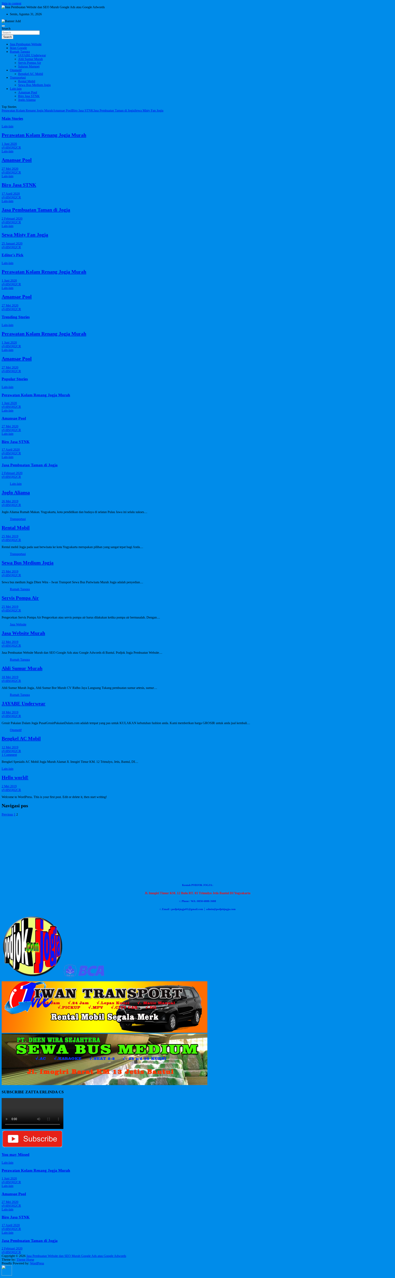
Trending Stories (16, 317)
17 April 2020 (11, 193)
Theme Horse (25, 1259)
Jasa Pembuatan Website (26, 44)
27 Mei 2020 (10, 168)
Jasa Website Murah (23, 633)
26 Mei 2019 (10, 501)
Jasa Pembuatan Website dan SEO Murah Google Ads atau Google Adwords (76, 1256)
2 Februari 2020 (12, 218)
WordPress (37, 1263)
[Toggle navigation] (3, 26)
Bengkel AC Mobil (30, 74)
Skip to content (11, 3)
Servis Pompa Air (29, 62)
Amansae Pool (27, 92)
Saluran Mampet (29, 66)
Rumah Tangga (20, 51)
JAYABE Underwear (32, 55)
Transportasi (18, 77)
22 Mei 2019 (10, 642)
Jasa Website (18, 624)
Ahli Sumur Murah (30, 59)
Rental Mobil (26, 81)
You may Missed (15, 1154)
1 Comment (9, 754)
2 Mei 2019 (9, 786)
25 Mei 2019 (10, 536)
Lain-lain (16, 88)
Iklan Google (18, 48)
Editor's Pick (12, 255)
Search (6, 28)
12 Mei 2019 (10, 747)
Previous (7, 814)
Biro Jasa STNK (29, 96)
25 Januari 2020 (12, 243)
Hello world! (15, 777)
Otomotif (16, 70)
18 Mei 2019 (10, 677)
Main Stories (12, 118)
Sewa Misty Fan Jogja (149, 110)
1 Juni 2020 (9, 144)
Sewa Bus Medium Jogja (34, 85)
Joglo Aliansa (27, 100)
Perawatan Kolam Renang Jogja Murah (27, 110)
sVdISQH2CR (11, 147)
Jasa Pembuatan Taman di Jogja (114, 110)
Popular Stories (15, 379)
